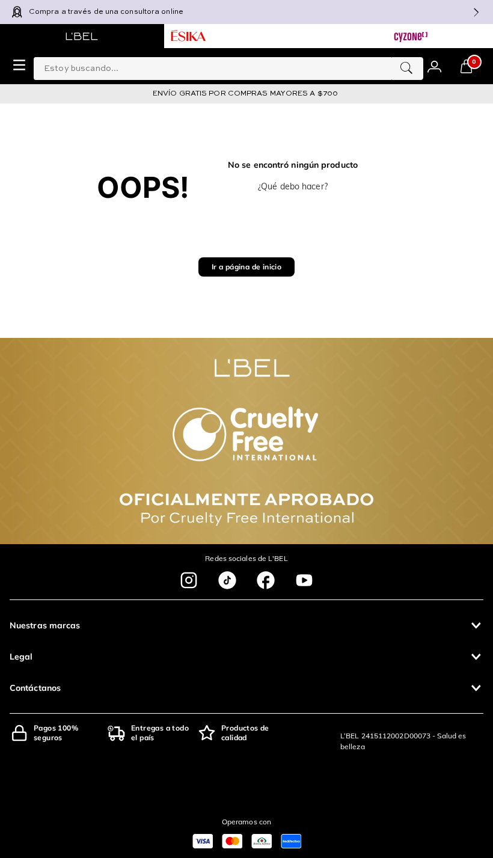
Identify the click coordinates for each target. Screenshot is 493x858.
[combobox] (228, 66)
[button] (246, 625)
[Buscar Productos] (406, 68)
